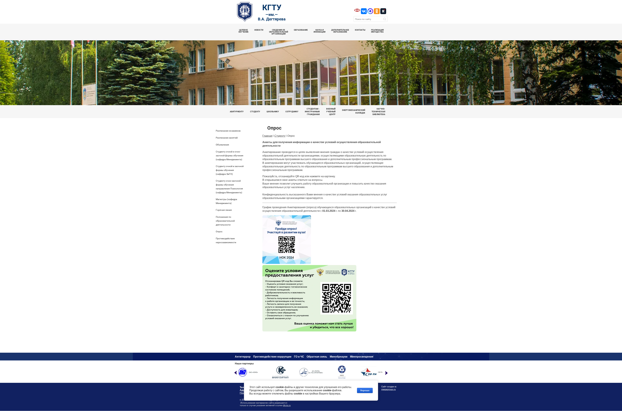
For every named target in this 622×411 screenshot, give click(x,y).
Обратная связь (317, 356)
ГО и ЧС (299, 356)
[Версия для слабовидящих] (357, 10)
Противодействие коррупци (271, 356)
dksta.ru (287, 405)
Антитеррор (243, 356)
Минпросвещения (361, 356)
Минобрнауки (338, 356)
